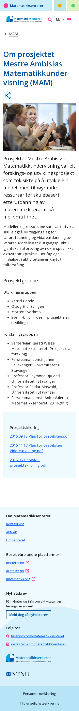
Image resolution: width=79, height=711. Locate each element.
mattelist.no (15, 563)
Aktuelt (11, 532)
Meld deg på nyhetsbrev (28, 614)
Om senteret (15, 540)
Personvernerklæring (39, 693)
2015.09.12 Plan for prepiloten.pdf (39, 436)
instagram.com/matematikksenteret (38, 644)
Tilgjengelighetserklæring (39, 703)
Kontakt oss (15, 524)
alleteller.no (15, 571)
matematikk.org (18, 579)
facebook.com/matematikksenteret (37, 636)
